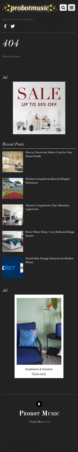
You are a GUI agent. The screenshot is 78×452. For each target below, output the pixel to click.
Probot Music (37, 422)
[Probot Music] (29, 11)
